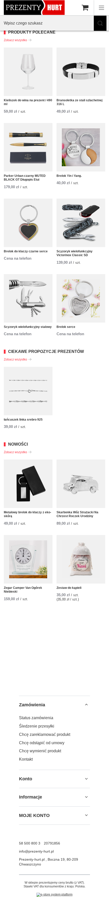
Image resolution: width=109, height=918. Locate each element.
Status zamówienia (36, 718)
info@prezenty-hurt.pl (36, 851)
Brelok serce (66, 327)
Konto (25, 778)
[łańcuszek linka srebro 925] (28, 391)
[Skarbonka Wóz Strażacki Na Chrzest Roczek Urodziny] (81, 484)
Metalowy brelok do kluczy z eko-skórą (27, 514)
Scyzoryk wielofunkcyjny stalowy (28, 327)
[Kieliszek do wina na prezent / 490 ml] (28, 71)
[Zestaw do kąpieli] (81, 559)
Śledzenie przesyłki (36, 726)
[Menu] (101, 7)
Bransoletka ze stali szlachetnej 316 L (79, 102)
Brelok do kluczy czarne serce (26, 251)
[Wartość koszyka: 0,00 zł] (85, 7)
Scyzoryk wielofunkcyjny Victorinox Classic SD (75, 253)
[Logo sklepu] (34, 7)
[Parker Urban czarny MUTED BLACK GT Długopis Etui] (28, 147)
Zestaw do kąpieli (69, 588)
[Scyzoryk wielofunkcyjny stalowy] (28, 298)
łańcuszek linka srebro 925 (23, 419)
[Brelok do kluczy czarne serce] (28, 223)
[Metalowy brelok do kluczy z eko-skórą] (28, 484)
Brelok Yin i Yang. (69, 176)
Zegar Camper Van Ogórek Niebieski (23, 590)
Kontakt (26, 759)
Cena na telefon (17, 258)
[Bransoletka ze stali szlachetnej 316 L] (81, 71)
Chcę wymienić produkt (40, 751)
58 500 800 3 (29, 843)
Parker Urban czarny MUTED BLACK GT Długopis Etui (25, 178)
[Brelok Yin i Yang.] (81, 147)
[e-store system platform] (54, 895)
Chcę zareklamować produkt (44, 734)
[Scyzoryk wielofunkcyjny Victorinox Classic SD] (81, 223)
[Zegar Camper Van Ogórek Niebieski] (28, 559)
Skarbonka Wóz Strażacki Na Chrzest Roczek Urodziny (77, 514)
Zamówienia (32, 704)
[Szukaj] (100, 23)
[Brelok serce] (81, 298)
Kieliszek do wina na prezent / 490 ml (28, 102)
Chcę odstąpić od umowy (41, 743)
